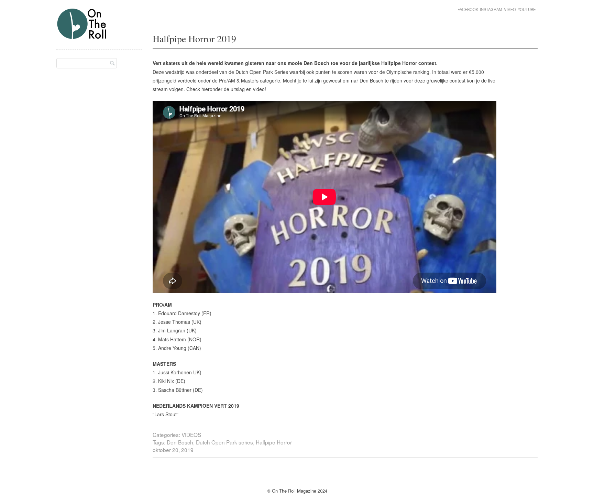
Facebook (468, 9)
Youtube (527, 9)
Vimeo (510, 9)
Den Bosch (180, 442)
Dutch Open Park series (224, 442)
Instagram (491, 9)
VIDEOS (191, 434)
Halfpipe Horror (274, 442)
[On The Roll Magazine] (82, 36)
